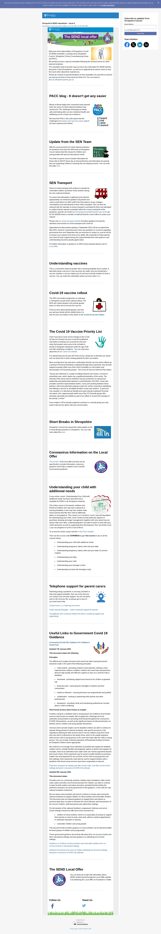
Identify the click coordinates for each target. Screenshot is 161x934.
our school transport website (69, 221)
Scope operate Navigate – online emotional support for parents (73, 610)
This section (54, 462)
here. (59, 166)
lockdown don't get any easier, (72, 121)
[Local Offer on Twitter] (84, 907)
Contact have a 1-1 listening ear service (64, 605)
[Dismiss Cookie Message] (158, 2)
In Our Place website (86, 532)
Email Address (129, 24)
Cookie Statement (108, 5)
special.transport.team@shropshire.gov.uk (88, 212)
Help (90, 928)
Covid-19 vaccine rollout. (94, 315)
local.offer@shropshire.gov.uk (62, 80)
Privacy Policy (73, 928)
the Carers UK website (68, 352)
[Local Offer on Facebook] (52, 908)
